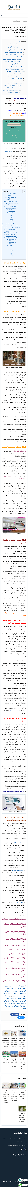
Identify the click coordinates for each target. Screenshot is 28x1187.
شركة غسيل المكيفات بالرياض (12, 92)
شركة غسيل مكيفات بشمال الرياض (13, 52)
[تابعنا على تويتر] (21, 1149)
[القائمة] (26, 15)
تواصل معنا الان (14, 710)
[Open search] (2, 15)
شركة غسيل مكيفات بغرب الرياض (11, 90)
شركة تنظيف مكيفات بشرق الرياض (15, 71)
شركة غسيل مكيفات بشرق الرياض (12, 87)
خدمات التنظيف (16, 21)
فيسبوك (14, 1014)
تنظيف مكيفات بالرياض (16, 78)
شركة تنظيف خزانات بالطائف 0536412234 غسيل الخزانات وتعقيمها (5, 1042)
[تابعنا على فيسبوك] (25, 1149)
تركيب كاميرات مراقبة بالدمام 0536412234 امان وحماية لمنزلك (22, 1094)
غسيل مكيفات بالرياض (16, 80)
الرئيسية (25, 21)
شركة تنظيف (8, 151)
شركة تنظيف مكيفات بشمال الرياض (15, 69)
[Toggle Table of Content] (23, 191)
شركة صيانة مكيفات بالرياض (14, 44)
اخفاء (20, 41)
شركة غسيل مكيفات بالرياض (15, 47)
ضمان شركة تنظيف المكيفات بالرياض (12, 59)
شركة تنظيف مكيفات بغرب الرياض (13, 73)
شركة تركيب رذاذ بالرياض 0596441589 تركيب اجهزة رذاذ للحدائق (22, 1117)
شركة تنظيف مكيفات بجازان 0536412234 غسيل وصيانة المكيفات (14, 1042)
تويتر (20, 1017)
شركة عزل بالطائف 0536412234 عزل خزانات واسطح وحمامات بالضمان (6, 1096)
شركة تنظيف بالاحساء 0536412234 (6, 1060)
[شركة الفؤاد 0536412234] (14, 7)
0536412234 (20, 1142)
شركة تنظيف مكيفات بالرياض (16, 49)
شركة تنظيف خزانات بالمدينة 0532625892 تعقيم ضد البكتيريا (14, 1062)
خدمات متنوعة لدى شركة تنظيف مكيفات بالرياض (11, 216)
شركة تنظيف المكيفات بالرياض (16, 66)
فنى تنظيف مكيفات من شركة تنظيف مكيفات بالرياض (12, 207)
